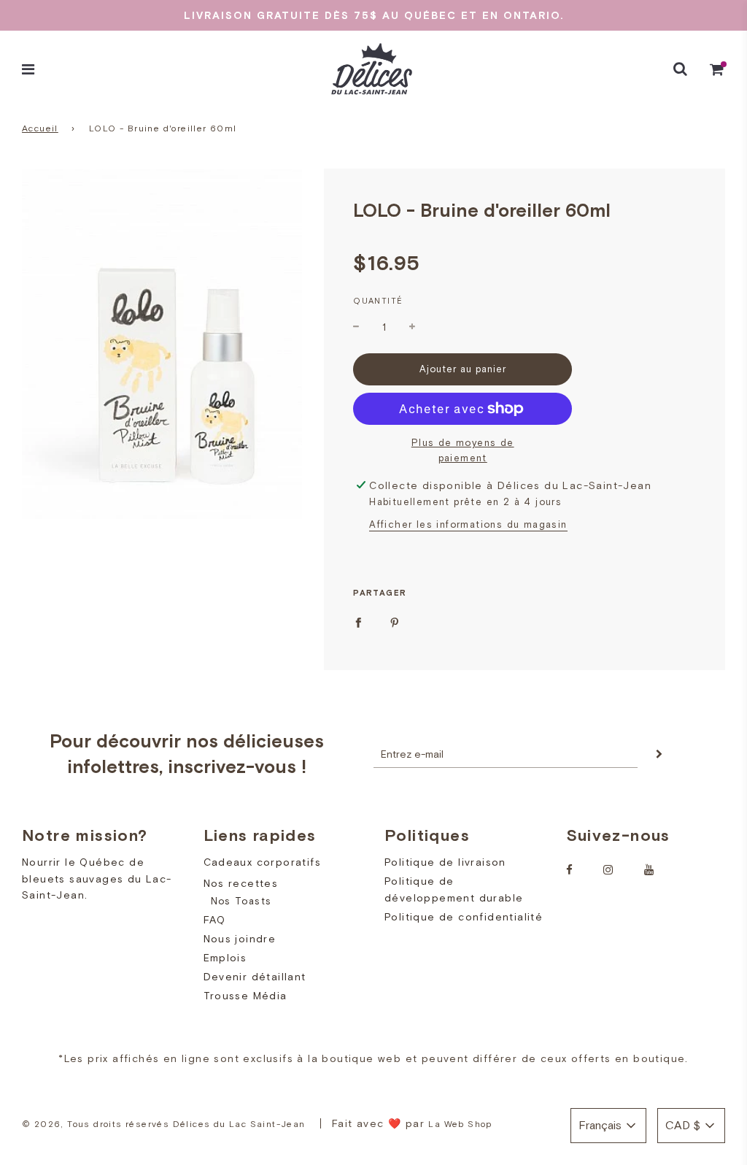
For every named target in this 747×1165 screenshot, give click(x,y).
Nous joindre (240, 939)
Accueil (40, 128)
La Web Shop (460, 1124)
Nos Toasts (241, 901)
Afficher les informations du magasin (468, 524)
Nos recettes (241, 883)
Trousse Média (245, 995)
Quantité (378, 300)
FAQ (215, 920)
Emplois (225, 958)
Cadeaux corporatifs (263, 862)
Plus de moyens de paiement (462, 450)
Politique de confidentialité (463, 917)
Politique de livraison (445, 862)
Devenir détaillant (255, 977)
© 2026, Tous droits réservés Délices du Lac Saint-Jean (164, 1124)
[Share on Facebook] (358, 622)
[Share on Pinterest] (395, 622)
